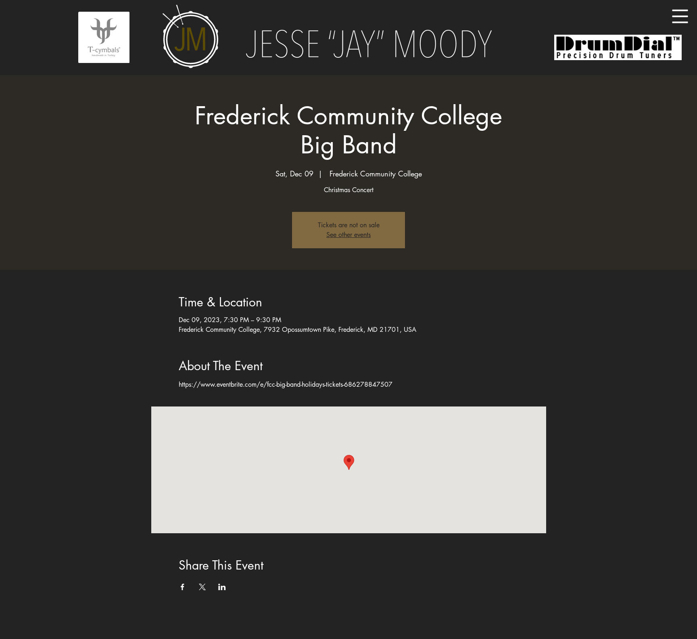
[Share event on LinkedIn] (222, 587)
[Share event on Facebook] (182, 587)
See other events (348, 234)
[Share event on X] (202, 587)
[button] (680, 16)
